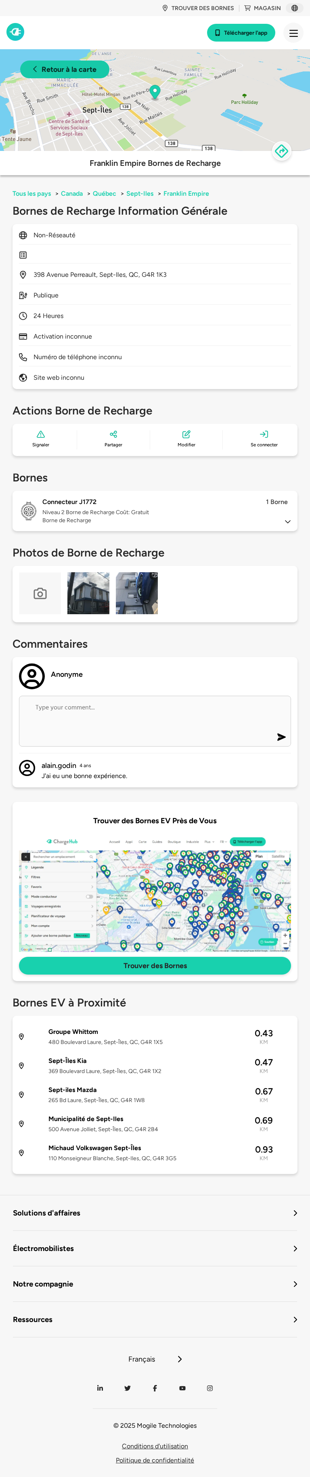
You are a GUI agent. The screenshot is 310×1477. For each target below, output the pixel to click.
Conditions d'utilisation (155, 1446)
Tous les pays (32, 193)
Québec (104, 193)
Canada (72, 193)
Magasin (267, 8)
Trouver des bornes (203, 8)
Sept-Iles (139, 193)
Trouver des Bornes (155, 965)
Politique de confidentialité (155, 1460)
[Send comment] (281, 737)
